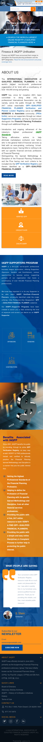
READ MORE (9, 175)
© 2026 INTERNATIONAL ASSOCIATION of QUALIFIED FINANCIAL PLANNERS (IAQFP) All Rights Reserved (21, 732)
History (4, 696)
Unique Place (21, 230)
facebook (17, 721)
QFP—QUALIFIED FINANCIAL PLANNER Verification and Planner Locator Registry (21, 108)
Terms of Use (7, 699)
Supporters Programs (11, 118)
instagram (11, 721)
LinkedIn (23, 721)
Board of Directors (9, 686)
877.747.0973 (10, 711)
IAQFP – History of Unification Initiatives (17, 693)
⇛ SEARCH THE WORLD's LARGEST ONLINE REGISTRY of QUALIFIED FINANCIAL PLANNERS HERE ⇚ (21, 40)
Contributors (11, 367)
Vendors (30, 342)
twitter (4, 721)
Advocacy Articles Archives (12, 689)
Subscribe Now (12, 648)
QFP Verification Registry (27, 163)
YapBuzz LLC (26, 741)
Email (4, 639)
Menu (39, 8)
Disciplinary (21, 244)
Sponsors (11, 342)
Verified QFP (21, 216)
